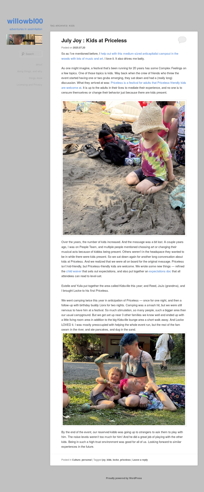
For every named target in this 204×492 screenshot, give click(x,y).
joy (104, 459)
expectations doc (160, 271)
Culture (76, 459)
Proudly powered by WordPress (124, 478)
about (39, 64)
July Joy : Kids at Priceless (94, 40)
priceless (125, 459)
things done (35, 78)
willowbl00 (25, 20)
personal (87, 459)
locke (116, 459)
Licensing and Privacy (29, 84)
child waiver (73, 271)
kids (109, 459)
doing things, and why (29, 71)
